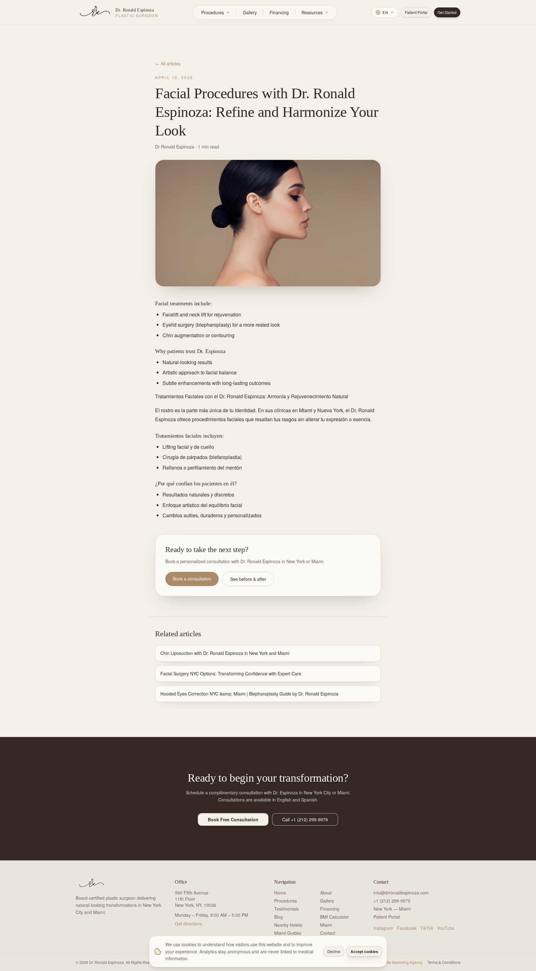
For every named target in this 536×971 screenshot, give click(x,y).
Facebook (407, 928)
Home (280, 892)
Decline (333, 951)
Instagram (383, 928)
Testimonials (286, 909)
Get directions (188, 923)
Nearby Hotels (288, 925)
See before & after (248, 579)
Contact (327, 933)
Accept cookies (364, 951)
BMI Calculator (334, 917)
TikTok (426, 928)
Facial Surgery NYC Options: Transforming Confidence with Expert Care (230, 673)
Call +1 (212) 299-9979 (305, 819)
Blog (278, 917)
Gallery (250, 12)
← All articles (168, 63)
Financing (279, 12)
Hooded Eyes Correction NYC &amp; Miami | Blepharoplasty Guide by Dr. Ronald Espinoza (249, 694)
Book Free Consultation (233, 819)
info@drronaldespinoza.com (401, 892)
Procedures (212, 12)
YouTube (445, 928)
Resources (312, 12)
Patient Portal (416, 12)
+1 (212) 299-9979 (391, 901)
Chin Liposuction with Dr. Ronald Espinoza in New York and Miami (224, 653)
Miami (326, 925)
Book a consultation (192, 579)
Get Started (447, 12)
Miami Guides (287, 933)
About (326, 892)
